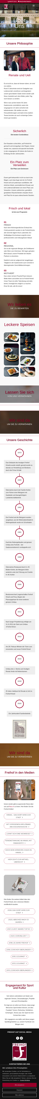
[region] (19, 1082)
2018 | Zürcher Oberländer (18, 950)
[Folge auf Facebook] (17, 1038)
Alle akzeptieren (19, 1085)
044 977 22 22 (13, 1)
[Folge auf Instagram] (21, 1038)
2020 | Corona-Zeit (18, 936)
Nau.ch (11, 806)
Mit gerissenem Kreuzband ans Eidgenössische (18, 825)
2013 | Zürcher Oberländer (18, 970)
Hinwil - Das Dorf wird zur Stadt (18, 816)
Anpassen (20, 1090)
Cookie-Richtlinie (25, 1080)
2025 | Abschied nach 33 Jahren (18, 921)
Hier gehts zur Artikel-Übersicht (18, 861)
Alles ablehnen (19, 1095)
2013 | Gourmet (18, 963)
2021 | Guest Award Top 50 (18, 929)
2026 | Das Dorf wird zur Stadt (19, 911)
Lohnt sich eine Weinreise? (18, 834)
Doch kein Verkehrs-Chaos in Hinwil (18, 851)
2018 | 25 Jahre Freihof (18, 943)
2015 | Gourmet (18, 956)
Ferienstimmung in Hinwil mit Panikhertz (18, 842)
